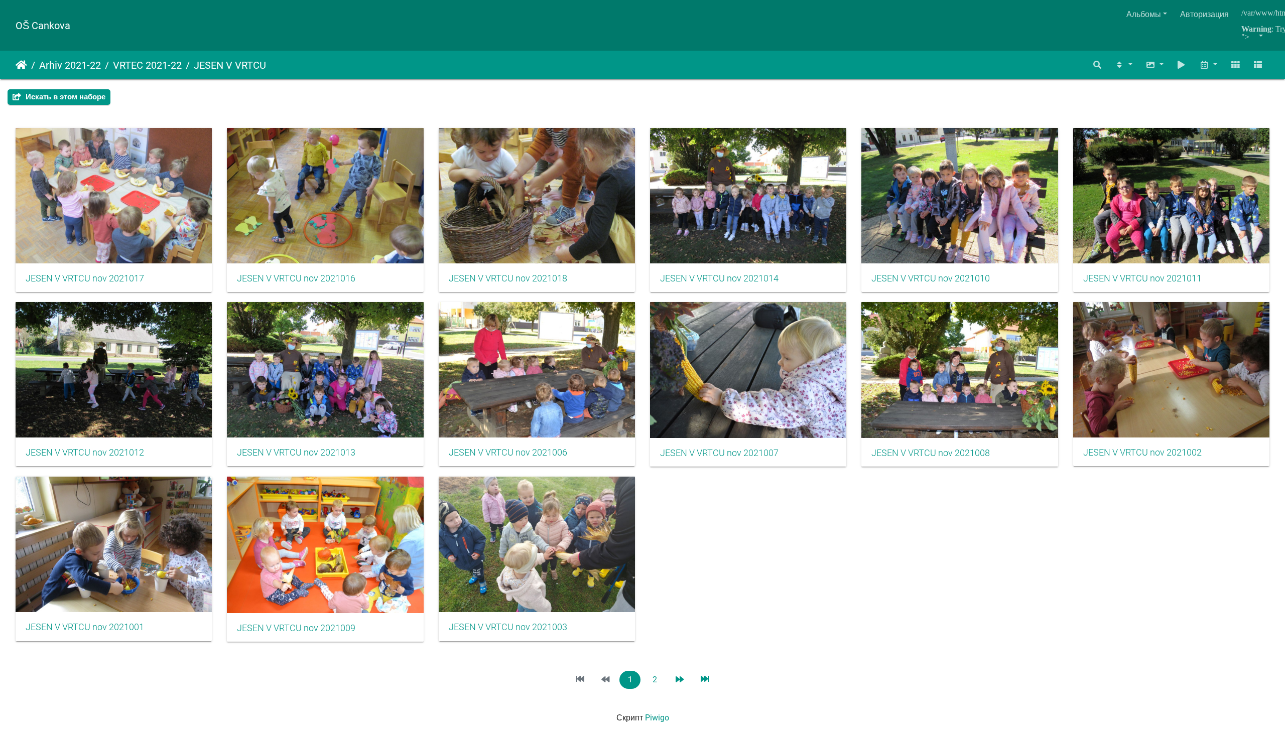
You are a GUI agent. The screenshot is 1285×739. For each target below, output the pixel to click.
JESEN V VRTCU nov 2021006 (508, 453)
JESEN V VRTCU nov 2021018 (508, 278)
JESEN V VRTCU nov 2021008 (930, 453)
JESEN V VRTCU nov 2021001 (85, 627)
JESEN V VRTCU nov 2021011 (1142, 278)
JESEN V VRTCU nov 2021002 (1142, 453)
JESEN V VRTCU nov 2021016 (296, 278)
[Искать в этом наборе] (1097, 65)
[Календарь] (1208, 65)
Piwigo (657, 717)
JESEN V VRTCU (230, 65)
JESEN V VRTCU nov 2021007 (719, 453)
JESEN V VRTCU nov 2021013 (296, 453)
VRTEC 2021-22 (147, 65)
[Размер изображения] (1154, 65)
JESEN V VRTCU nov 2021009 (296, 628)
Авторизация (1204, 14)
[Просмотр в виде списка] (1257, 65)
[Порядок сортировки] (1123, 65)
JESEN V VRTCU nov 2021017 (85, 278)
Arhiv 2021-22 (70, 65)
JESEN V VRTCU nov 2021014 (719, 278)
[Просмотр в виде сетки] (1235, 65)
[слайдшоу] (1181, 65)
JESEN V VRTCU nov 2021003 (508, 627)
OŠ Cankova (43, 26)
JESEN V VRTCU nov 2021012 (85, 453)
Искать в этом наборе (64, 96)
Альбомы (1143, 14)
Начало (21, 65)
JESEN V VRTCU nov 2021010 (930, 278)
